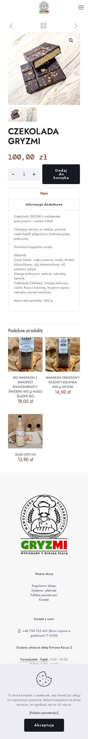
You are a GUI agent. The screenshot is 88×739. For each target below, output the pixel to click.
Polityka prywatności (44, 595)
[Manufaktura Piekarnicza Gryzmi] (44, 7)
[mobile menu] (81, 7)
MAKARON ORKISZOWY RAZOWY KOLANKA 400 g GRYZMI (63, 382)
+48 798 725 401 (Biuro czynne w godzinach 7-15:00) (46, 633)
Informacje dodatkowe (44, 204)
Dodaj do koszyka (61, 174)
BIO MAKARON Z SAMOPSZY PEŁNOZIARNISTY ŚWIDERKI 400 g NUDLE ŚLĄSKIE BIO (25, 386)
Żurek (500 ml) (25, 454)
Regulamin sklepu (44, 585)
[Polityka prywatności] (44, 712)
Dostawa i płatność (44, 590)
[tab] (44, 193)
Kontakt (44, 599)
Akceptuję (44, 725)
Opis (44, 193)
